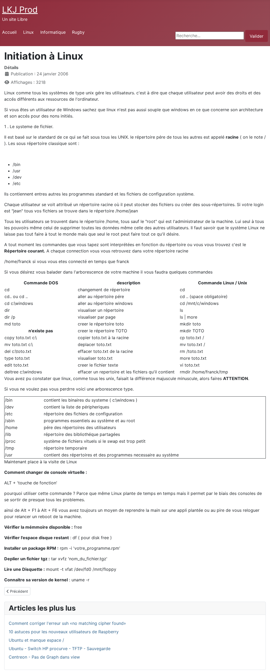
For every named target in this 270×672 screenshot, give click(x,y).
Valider (256, 36)
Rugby (78, 32)
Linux (28, 32)
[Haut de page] (261, 662)
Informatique (53, 32)
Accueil (9, 32)
